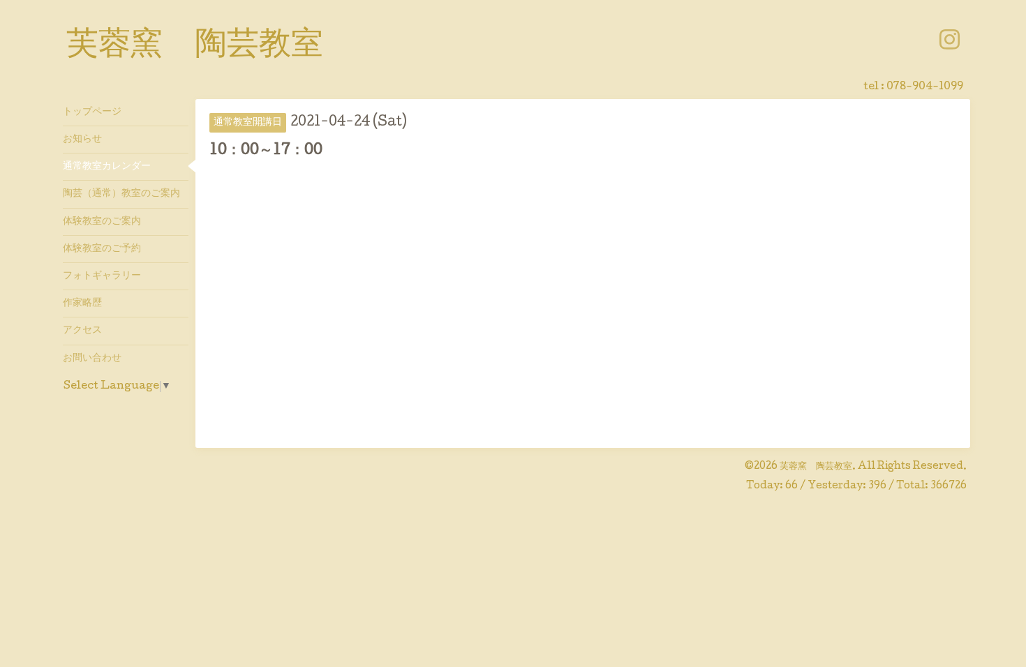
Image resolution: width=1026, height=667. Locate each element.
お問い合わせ (92, 358)
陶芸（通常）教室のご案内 (121, 194)
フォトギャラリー (102, 276)
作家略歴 (82, 303)
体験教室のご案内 (102, 221)
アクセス (82, 330)
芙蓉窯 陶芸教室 (194, 46)
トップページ (92, 112)
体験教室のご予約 (102, 249)
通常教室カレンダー (107, 166)
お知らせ (82, 139)
